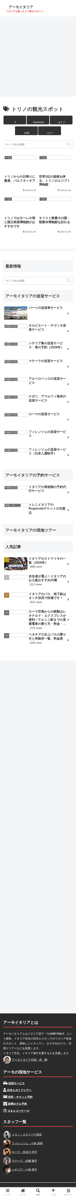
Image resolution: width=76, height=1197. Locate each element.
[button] (49, 130)
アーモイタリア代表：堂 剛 (29, 1059)
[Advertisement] (38, 56)
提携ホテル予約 (17, 1103)
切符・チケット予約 (20, 1096)
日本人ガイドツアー (19, 1090)
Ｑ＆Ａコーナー (17, 1110)
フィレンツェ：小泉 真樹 (27, 1143)
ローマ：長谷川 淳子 (24, 1152)
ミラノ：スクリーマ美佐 (27, 1134)
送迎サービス (16, 1083)
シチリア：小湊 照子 (24, 1169)
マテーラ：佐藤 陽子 (24, 1160)
